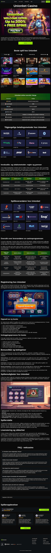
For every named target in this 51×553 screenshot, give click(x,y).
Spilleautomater (43, 54)
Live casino (18, 54)
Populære (6, 54)
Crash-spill (31, 54)
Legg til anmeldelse (44, 509)
